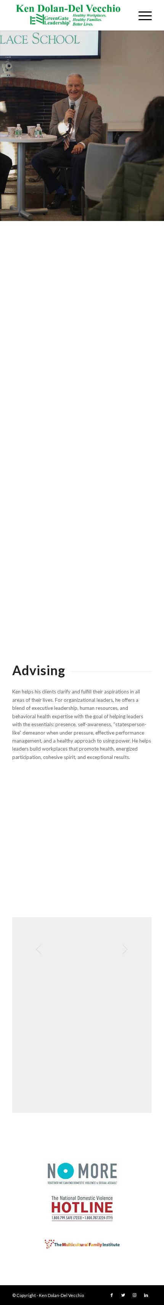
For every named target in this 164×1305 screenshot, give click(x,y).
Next (125, 949)
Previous (38, 949)
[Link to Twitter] (123, 1295)
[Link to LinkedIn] (146, 1295)
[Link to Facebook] (111, 1295)
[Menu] (141, 15)
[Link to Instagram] (134, 1295)
